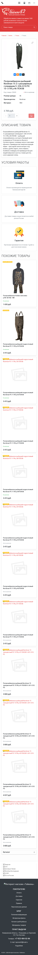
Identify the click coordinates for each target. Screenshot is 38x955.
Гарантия (19, 240)
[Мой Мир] (20, 74)
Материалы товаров (19, 925)
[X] (23, 74)
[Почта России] (19, 875)
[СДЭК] (19, 873)
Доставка (19, 212)
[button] (34, 3)
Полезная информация (19, 914)
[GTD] (19, 867)
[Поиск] (34, 27)
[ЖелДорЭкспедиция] (19, 871)
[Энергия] (19, 864)
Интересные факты (19, 918)
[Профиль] (24, 3)
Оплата (19, 183)
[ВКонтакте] (15, 74)
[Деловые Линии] (19, 869)
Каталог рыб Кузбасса (19, 921)
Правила (19, 903)
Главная (4, 35)
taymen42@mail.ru (21, 942)
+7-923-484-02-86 (22, 939)
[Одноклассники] (17, 74)
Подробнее (19, 946)
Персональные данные (19, 907)
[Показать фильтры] (19, 3)
